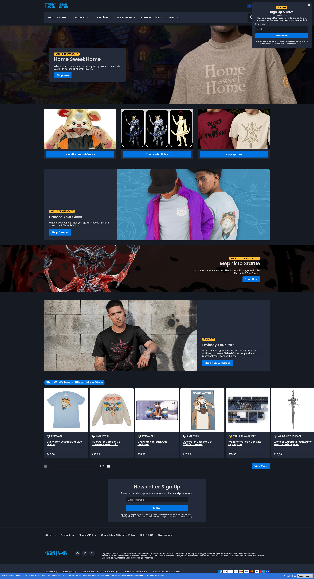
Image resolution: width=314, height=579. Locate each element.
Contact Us (67, 535)
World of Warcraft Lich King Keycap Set (244, 443)
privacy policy (186, 517)
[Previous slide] (45, 466)
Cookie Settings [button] (111, 571)
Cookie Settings (290, 576)
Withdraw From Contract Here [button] (166, 571)
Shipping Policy (87, 535)
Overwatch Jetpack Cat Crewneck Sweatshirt (106, 443)
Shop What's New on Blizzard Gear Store (74, 382)
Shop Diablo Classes (217, 363)
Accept (301, 576)
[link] (66, 423)
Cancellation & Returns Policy (118, 535)
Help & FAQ (146, 535)
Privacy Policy (299, 43)
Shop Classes (60, 232)
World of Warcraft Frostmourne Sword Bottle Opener (293, 443)
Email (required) (262, 24)
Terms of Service (274, 43)
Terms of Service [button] (90, 571)
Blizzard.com (165, 535)
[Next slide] (108, 466)
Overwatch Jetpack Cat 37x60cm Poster (197, 443)
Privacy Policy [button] (69, 571)
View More (260, 466)
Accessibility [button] (51, 571)
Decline (309, 576)
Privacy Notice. (158, 575)
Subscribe (282, 35)
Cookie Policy (144, 575)
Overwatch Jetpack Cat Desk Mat (152, 443)
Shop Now (63, 75)
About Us (50, 535)
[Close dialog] (309, 5)
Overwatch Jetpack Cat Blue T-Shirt (64, 443)
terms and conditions (147, 517)
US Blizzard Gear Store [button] (136, 571)
